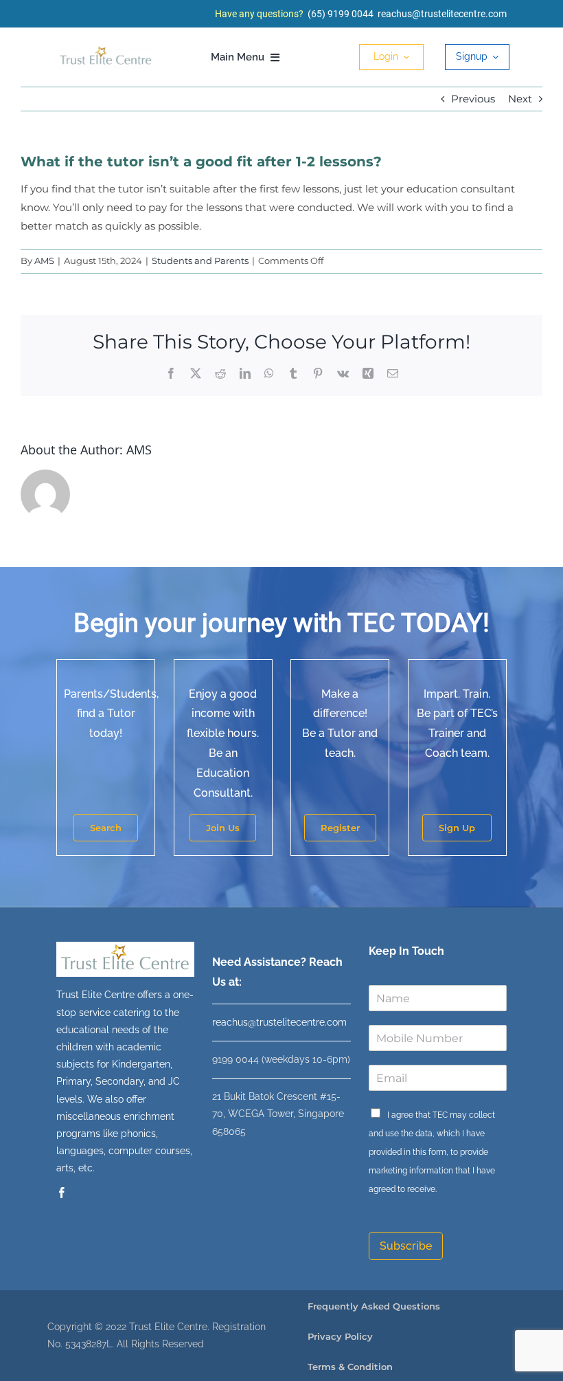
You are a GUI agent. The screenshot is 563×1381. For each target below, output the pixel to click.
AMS (44, 260)
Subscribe (406, 1245)
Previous (473, 98)
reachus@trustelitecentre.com (442, 13)
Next (520, 98)
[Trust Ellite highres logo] (105, 49)
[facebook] (61, 1192)
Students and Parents (200, 260)
